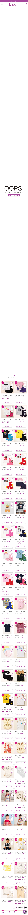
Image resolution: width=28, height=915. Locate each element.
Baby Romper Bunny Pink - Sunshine (10, 756)
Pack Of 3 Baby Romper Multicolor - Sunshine (12, 659)
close (26, 1)
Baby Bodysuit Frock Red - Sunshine (10, 828)
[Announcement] (12, 1)
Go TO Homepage (14, 195)
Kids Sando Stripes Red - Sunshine (10, 804)
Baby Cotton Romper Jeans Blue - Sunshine (12, 852)
